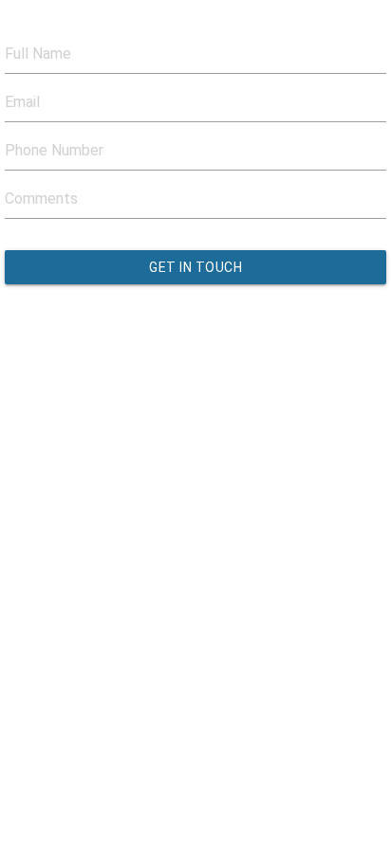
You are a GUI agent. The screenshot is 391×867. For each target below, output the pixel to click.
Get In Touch (195, 267)
